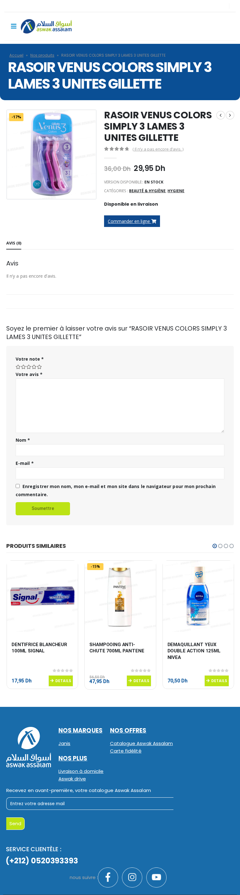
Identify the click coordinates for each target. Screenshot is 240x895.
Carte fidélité (126, 751)
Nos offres (128, 730)
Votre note (30, 359)
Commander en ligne (129, 221)
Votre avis (29, 374)
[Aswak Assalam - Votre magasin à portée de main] (46, 26)
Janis (64, 743)
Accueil (16, 55)
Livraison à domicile (80, 771)
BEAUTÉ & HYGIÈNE (147, 190)
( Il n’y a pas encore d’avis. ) (157, 149)
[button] (215, 546)
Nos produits (42, 55)
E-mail (25, 463)
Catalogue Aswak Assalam (141, 743)
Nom (23, 440)
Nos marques (80, 730)
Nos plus (73, 758)
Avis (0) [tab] (13, 243)
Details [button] (63, 680)
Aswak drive (72, 778)
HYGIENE (176, 190)
